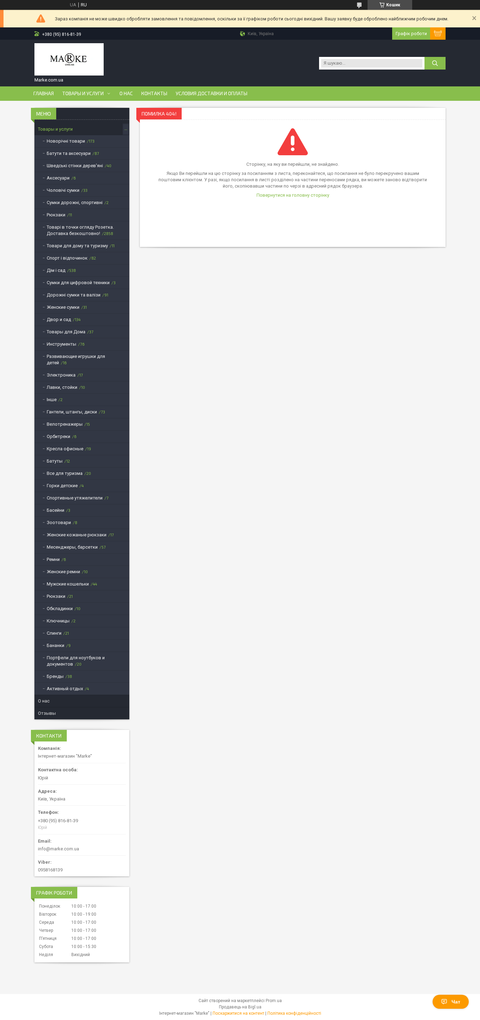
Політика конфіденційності (294, 1013)
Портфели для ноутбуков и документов (76, 661)
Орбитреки (58, 436)
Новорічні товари (66, 141)
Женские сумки (63, 307)
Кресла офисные (65, 448)
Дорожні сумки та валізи (73, 295)
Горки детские (62, 485)
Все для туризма (65, 473)
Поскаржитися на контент (238, 1013)
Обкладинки (60, 608)
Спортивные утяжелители (75, 498)
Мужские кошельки (68, 584)
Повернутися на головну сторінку (293, 195)
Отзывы (47, 713)
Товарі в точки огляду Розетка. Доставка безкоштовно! (80, 230)
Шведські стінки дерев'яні (75, 165)
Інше (52, 399)
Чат (456, 1002)
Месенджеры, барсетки (72, 547)
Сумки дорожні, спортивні (75, 202)
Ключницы (58, 620)
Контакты (154, 93)
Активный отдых (65, 688)
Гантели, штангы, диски (72, 411)
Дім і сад (56, 270)
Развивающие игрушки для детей (76, 359)
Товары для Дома (66, 331)
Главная (43, 93)
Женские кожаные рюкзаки (76, 534)
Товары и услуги (83, 93)
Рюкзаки (56, 214)
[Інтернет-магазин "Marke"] (69, 60)
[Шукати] (435, 63)
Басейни (55, 510)
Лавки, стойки (62, 387)
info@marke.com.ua (58, 848)
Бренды (55, 676)
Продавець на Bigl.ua (240, 1007)
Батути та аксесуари (69, 153)
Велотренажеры (65, 424)
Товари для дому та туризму (77, 245)
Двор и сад (59, 319)
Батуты (55, 461)
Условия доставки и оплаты (211, 93)
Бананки (55, 645)
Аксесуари (58, 178)
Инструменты (61, 344)
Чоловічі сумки (63, 190)
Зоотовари (59, 522)
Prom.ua (274, 1000)
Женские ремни (63, 571)
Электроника (61, 375)
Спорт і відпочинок (67, 258)
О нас (126, 93)
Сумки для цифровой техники (78, 282)
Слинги (54, 633)
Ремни (53, 559)
